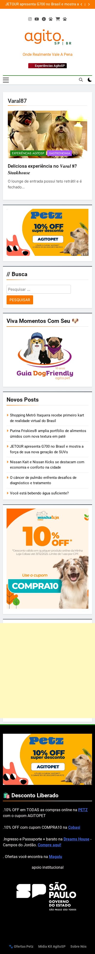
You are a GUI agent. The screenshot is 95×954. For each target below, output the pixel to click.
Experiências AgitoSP (28, 153)
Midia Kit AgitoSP (52, 946)
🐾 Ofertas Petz (21, 946)
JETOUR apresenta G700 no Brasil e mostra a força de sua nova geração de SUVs (42, 4)
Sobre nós (78, 946)
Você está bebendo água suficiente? (39, 493)
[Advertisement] (47, 670)
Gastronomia (59, 153)
